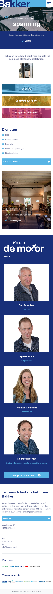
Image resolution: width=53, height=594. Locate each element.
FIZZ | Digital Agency (34, 591)
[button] (26, 161)
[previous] (41, 226)
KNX (7, 135)
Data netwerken (11, 139)
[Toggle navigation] (49, 3)
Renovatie (9, 144)
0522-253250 (7, 541)
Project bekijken (14, 220)
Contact (27, 41)
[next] (48, 226)
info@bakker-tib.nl (9, 547)
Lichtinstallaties (11, 153)
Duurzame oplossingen (14, 148)
